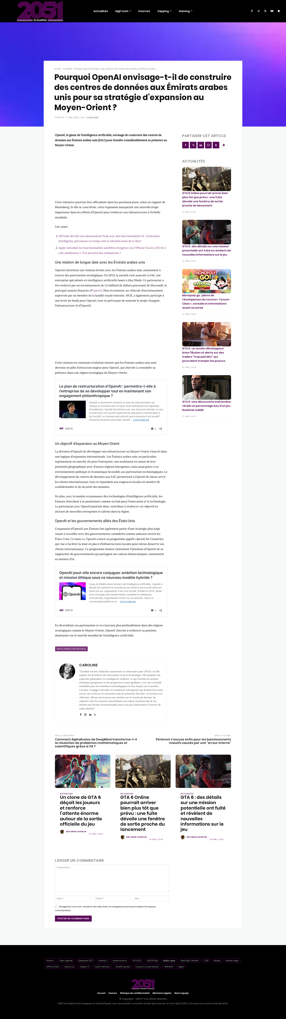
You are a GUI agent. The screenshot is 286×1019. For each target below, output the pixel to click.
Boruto (217, 960)
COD (206, 960)
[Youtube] (271, 11)
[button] (279, 11)
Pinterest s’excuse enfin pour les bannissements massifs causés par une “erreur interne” (193, 741)
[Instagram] (85, 714)
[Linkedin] (90, 714)
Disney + (50, 960)
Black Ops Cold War (190, 960)
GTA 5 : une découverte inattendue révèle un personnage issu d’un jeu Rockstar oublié (206, 406)
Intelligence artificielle (71, 648)
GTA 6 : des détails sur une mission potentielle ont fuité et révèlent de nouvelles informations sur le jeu (206, 250)
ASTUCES (137, 960)
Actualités (67, 68)
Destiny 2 (103, 960)
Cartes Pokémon (102, 966)
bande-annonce (120, 960)
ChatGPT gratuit (122, 966)
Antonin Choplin (76, 831)
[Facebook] (251, 11)
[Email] (208, 145)
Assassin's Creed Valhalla (147, 966)
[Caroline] (67, 689)
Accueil (57, 68)
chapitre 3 (84, 966)
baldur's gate (169, 960)
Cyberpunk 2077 (85, 960)
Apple (181, 966)
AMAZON (168, 966)
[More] (223, 145)
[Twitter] (265, 11)
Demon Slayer (232, 960)
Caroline (92, 117)
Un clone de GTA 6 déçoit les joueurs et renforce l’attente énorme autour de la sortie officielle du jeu (81, 810)
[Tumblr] (216, 145)
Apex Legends (66, 960)
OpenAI (97, 290)
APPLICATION (52, 966)
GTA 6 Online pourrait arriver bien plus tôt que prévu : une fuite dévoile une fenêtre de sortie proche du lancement (205, 199)
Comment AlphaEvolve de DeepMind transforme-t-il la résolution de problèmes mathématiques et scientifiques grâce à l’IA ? (96, 742)
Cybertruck (69, 966)
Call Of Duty (152, 960)
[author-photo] (62, 832)
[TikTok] (258, 11)
